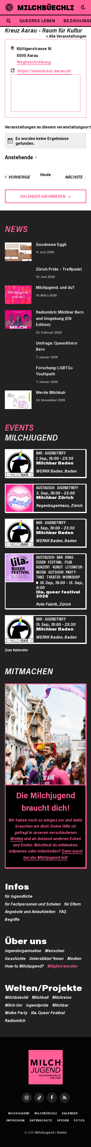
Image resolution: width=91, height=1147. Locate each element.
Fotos (79, 1120)
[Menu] (9, 7)
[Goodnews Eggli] (18, 251)
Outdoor (55, 572)
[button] (83, 7)
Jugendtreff (55, 452)
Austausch (45, 487)
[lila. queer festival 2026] (20, 568)
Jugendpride (37, 1005)
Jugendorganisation (23, 950)
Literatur (74, 566)
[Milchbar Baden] (20, 464)
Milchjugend (19, 1113)
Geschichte (15, 958)
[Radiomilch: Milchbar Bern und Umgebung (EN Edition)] (18, 319)
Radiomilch (15, 1020)
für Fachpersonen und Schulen (33, 903)
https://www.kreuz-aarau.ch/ (44, 70)
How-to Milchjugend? (24, 965)
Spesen (63, 1120)
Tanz (40, 576)
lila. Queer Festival (48, 1012)
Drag (69, 557)
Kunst (58, 566)
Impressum (15, 1120)
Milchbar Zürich (55, 497)
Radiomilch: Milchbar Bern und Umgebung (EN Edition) (59, 318)
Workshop (71, 576)
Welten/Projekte (43, 987)
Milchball (40, 997)
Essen (41, 562)
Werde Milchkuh (50, 392)
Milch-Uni (13, 1005)
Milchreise (62, 997)
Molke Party (16, 1012)
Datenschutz (41, 1120)
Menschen (54, 950)
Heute (45, 174)
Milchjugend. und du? (55, 287)
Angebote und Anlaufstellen (30, 911)
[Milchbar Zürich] (20, 498)
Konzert (43, 566)
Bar (39, 452)
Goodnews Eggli (51, 244)
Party (71, 572)
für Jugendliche (19, 896)
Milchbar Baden (55, 462)
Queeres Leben (37, 20)
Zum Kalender (16, 649)
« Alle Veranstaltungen (66, 36)
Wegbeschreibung (34, 61)
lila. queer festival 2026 (58, 594)
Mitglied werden (62, 965)
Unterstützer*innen (46, 958)
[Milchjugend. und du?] (18, 294)
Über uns (26, 941)
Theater (53, 576)
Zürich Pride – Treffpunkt (59, 269)
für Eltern (72, 903)
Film (68, 562)
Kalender (70, 1113)
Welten (16, 838)
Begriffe (12, 919)
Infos (17, 886)
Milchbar (60, 1005)
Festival (55, 562)
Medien (74, 958)
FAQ (62, 911)
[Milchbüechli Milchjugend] (45, 7)
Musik (41, 572)
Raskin (62, 1132)
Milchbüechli (16, 997)
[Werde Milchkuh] (18, 399)
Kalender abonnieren (43, 196)
